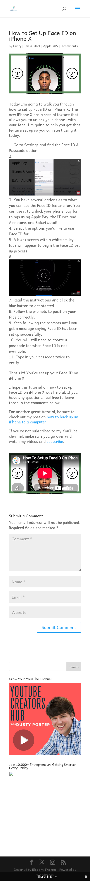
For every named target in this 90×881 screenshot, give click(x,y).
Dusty (17, 45)
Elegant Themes (44, 869)
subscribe (55, 441)
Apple (47, 45)
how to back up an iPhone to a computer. (43, 419)
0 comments (69, 45)
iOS (55, 45)
